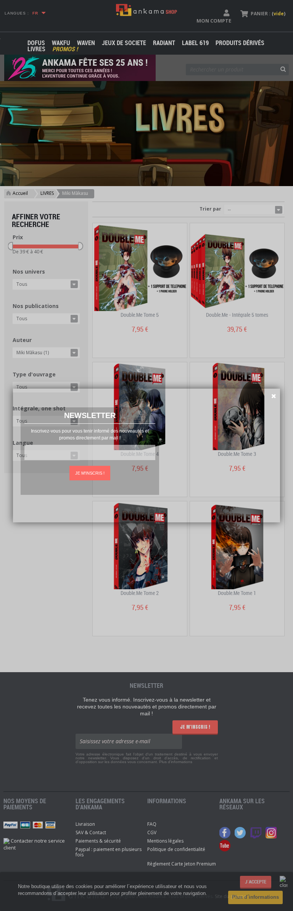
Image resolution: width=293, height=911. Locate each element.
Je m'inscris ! (90, 473)
